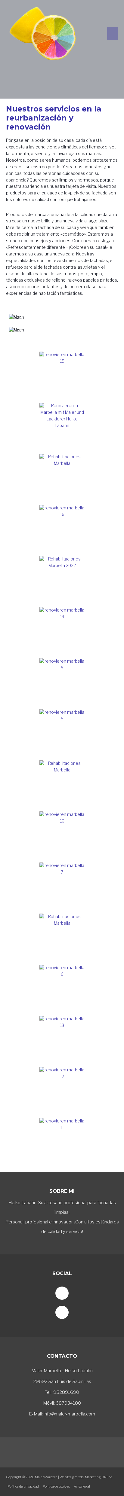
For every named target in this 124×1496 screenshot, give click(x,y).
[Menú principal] (112, 33)
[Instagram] (62, 1312)
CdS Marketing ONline (95, 1477)
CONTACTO (62, 1356)
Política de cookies (56, 1486)
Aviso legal (82, 1486)
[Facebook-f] (62, 1293)
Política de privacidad (23, 1486)
